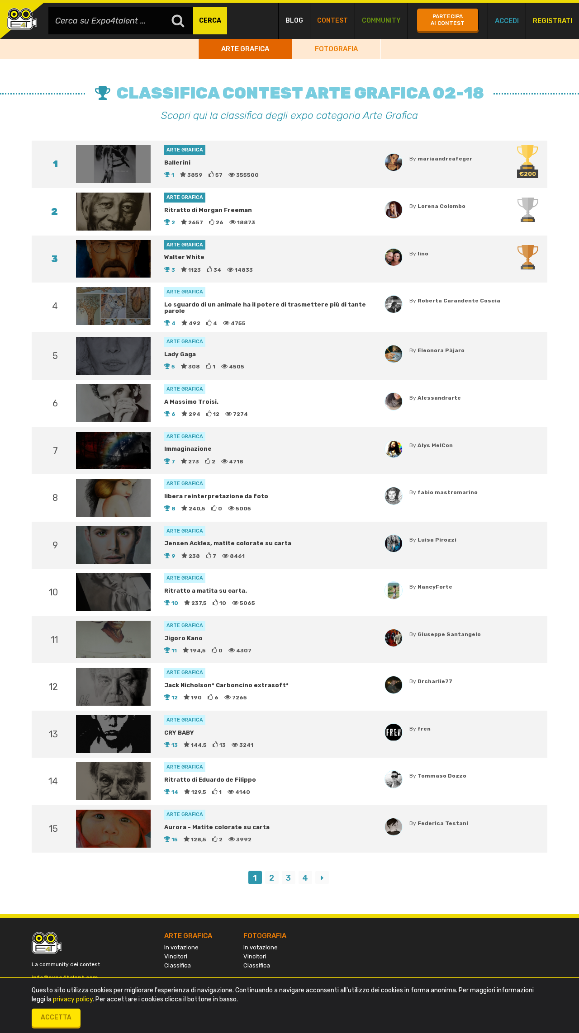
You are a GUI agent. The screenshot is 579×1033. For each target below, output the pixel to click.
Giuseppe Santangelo (449, 634)
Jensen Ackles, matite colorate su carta (227, 543)
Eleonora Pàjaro (441, 350)
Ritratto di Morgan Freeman (208, 210)
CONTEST (332, 20)
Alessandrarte (439, 398)
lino (423, 253)
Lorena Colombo (441, 206)
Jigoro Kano (183, 638)
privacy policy (73, 999)
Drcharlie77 (435, 681)
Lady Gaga (180, 354)
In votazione (181, 947)
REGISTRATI (552, 21)
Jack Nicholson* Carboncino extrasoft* (226, 685)
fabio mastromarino (448, 492)
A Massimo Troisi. (191, 401)
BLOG (294, 20)
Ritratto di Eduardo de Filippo (210, 779)
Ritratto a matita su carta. (205, 590)
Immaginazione (188, 448)
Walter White (184, 257)
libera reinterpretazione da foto (216, 496)
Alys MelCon (435, 445)
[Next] (322, 877)
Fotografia (336, 49)
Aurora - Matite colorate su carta (217, 827)
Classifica (177, 965)
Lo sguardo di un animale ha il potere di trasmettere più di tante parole (265, 307)
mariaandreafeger (445, 159)
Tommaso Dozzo (442, 776)
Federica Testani (443, 823)
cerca (210, 20)
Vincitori (175, 956)
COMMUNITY (381, 20)
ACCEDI (507, 21)
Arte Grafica (245, 49)
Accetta (56, 1017)
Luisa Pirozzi (437, 540)
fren (424, 729)
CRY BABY (179, 732)
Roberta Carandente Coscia (459, 300)
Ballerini (177, 162)
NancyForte (435, 587)
